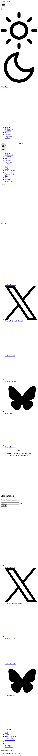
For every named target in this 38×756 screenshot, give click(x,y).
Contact (7, 169)
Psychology (8, 136)
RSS (6, 176)
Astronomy (8, 127)
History (7, 132)
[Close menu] (1, 141)
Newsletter (8, 179)
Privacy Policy (9, 172)
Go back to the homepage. (18, 455)
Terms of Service (10, 174)
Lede (18, 753)
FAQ (6, 167)
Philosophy (8, 134)
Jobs (6, 177)
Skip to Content (5, 1)
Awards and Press (10, 170)
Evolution (8, 131)
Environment (9, 129)
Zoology (7, 138)
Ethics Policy (9, 181)
